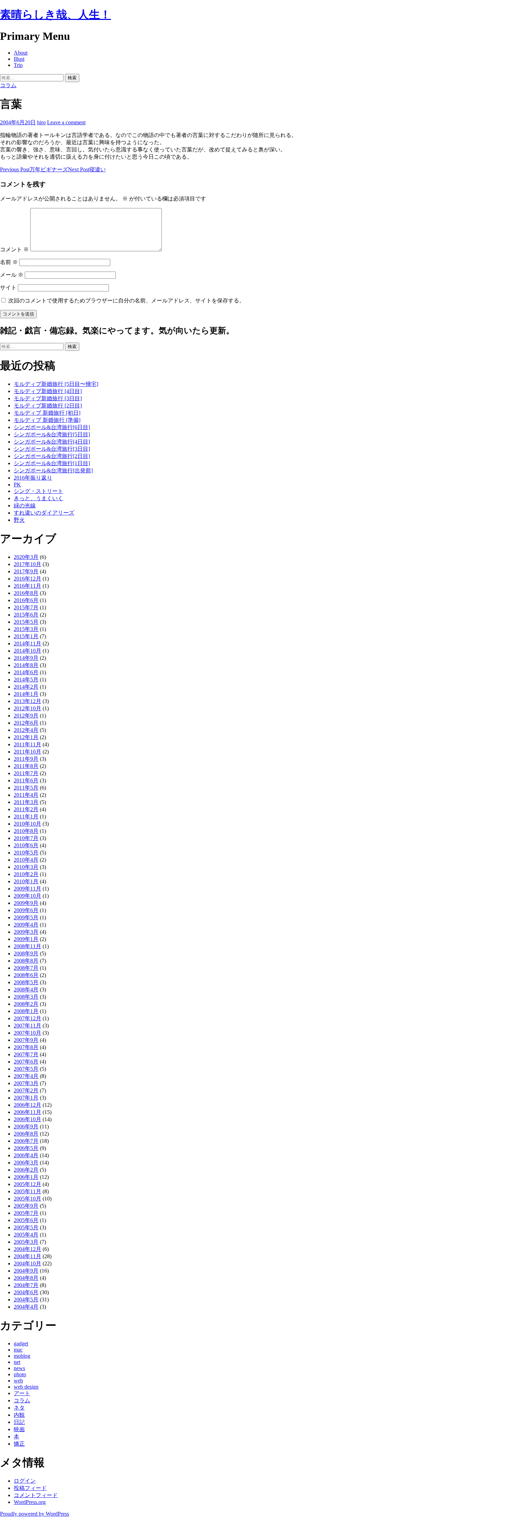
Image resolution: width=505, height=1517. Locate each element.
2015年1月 (26, 636)
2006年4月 (26, 1155)
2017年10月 (27, 564)
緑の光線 (25, 505)
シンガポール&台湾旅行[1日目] (52, 463)
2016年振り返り (33, 478)
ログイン (25, 1481)
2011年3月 (26, 802)
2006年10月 (27, 1119)
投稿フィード (30, 1488)
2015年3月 (26, 629)
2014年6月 (26, 672)
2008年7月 (26, 968)
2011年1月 (26, 816)
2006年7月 (26, 1141)
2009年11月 (27, 889)
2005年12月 (27, 1184)
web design (26, 1387)
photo (20, 1374)
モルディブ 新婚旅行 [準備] (47, 420)
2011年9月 (26, 759)
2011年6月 (26, 780)
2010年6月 (26, 845)
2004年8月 (26, 1278)
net (17, 1362)
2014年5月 (26, 679)
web (18, 1380)
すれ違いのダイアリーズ (44, 513)
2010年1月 (26, 881)
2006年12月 (27, 1105)
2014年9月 (26, 658)
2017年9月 (26, 571)
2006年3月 (26, 1162)
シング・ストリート (38, 491)
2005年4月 (26, 1235)
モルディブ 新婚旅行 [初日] (47, 413)
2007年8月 (26, 1047)
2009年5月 (26, 917)
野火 (19, 520)
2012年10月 (27, 708)
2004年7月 (26, 1285)
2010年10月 (27, 824)
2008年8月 (26, 961)
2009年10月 (27, 896)
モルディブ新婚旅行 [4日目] (48, 391)
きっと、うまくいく (38, 498)
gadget (21, 1343)
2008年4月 (26, 989)
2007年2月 (26, 1090)
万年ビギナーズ (34, 169)
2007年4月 (26, 1076)
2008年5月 (26, 982)
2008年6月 (26, 975)
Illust (19, 59)
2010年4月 (26, 860)
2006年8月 (26, 1134)
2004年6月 (26, 1292)
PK (17, 484)
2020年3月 (26, 557)
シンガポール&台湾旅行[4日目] (52, 442)
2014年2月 (26, 687)
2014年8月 (26, 665)
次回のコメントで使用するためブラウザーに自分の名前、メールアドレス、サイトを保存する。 (126, 300)
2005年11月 (27, 1191)
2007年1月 (26, 1098)
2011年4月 (26, 795)
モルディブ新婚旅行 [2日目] (48, 406)
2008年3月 (26, 997)
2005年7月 (26, 1213)
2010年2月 (26, 874)
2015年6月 (26, 615)
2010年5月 (26, 852)
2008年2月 (26, 1004)
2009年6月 (26, 910)
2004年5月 (26, 1299)
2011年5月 (26, 788)
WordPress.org (30, 1502)
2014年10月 (27, 651)
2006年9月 (26, 1126)
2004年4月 (26, 1307)
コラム (8, 85)
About (20, 53)
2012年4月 (26, 730)
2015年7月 (26, 607)
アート (22, 1393)
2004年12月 (27, 1249)
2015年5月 (26, 622)
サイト (8, 287)
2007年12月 (27, 1018)
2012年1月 (26, 737)
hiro (41, 122)
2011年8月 (26, 766)
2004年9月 (26, 1271)
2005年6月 (26, 1220)
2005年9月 (26, 1206)
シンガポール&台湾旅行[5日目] (52, 434)
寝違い (87, 169)
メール (11, 275)
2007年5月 (26, 1069)
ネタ (19, 1408)
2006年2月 (26, 1170)
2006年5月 (26, 1148)
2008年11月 (27, 946)
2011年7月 (26, 773)
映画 (19, 1429)
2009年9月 (26, 903)
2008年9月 (26, 953)
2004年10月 (27, 1263)
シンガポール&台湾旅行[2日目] (52, 456)
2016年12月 (27, 579)
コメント (14, 249)
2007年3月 (26, 1083)
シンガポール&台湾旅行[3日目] (52, 449)
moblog (22, 1356)
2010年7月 (26, 838)
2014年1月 (26, 694)
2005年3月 (26, 1242)
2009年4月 (26, 925)
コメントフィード (36, 1495)
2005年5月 (26, 1227)
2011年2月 (26, 809)
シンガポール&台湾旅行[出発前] (53, 470)
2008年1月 (26, 1011)
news (19, 1368)
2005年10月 (27, 1199)
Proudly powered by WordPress (34, 1514)
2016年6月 (26, 600)
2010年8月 (26, 831)
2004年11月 (27, 1256)
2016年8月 (26, 593)
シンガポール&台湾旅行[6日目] (52, 427)
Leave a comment (66, 122)
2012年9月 (26, 716)
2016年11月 (27, 586)
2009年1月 (26, 939)
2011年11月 (27, 744)
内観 (19, 1415)
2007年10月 (27, 1033)
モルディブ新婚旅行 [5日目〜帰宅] (56, 384)
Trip (18, 65)
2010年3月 (26, 867)
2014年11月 (27, 643)
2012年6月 (26, 723)
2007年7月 (26, 1054)
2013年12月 (27, 701)
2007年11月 (27, 1025)
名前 (9, 262)
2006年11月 (27, 1112)
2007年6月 (26, 1062)
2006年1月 (26, 1177)
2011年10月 (27, 752)
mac (18, 1350)
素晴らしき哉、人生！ (55, 14)
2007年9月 (26, 1040)
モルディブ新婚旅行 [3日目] (48, 398)
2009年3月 (26, 932)
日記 (19, 1422)
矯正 (19, 1444)
